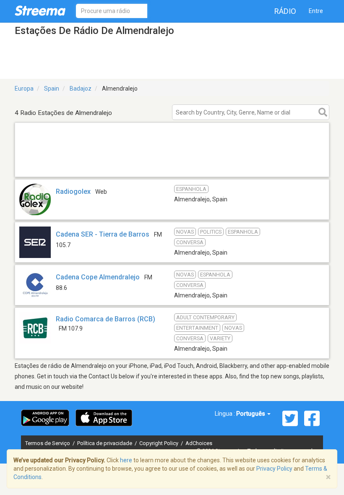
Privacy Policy (274, 468)
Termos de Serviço (48, 443)
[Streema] (40, 10)
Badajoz (80, 88)
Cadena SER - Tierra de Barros (102, 234)
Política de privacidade (105, 443)
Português (251, 413)
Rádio (285, 11)
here (126, 460)
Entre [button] (316, 11)
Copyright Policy (159, 443)
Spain (51, 88)
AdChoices (198, 443)
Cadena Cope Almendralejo (98, 277)
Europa (24, 88)
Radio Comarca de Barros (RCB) (105, 319)
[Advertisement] (172, 166)
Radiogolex (73, 191)
